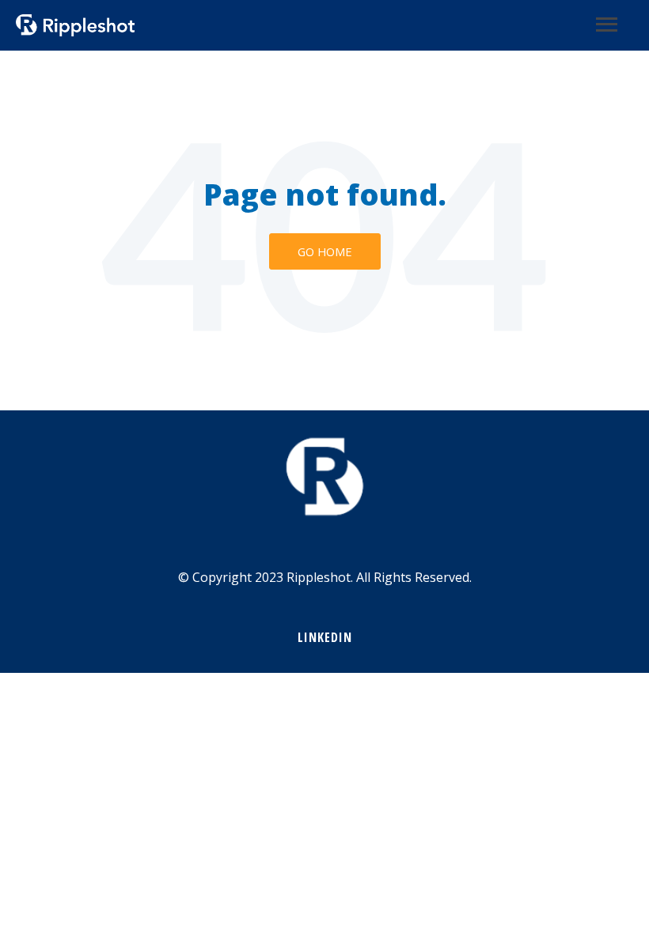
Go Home (325, 251)
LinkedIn (325, 637)
